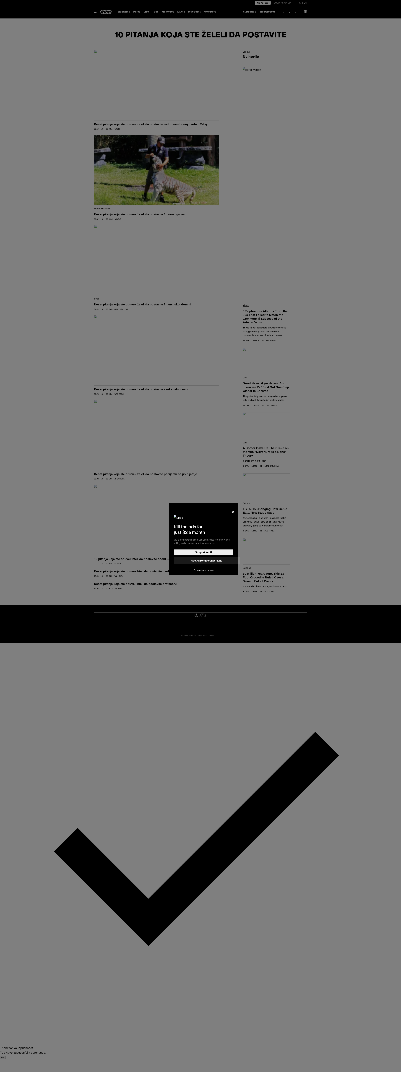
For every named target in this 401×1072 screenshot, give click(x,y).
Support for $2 (203, 552)
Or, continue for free (204, 570)
